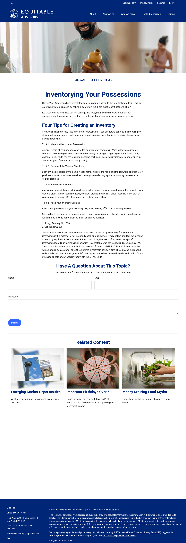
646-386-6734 (19, 513)
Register (161, 3)
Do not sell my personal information (119, 535)
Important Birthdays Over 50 (89, 392)
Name (11, 278)
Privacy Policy (146, 3)
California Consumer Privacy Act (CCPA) (142, 532)
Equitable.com (129, 3)
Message (13, 296)
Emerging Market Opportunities (36, 392)
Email (97, 278)
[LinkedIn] (12, 3)
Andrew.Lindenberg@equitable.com (23, 533)
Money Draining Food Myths (144, 392)
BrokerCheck (113, 510)
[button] (92, 13)
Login (171, 3)
